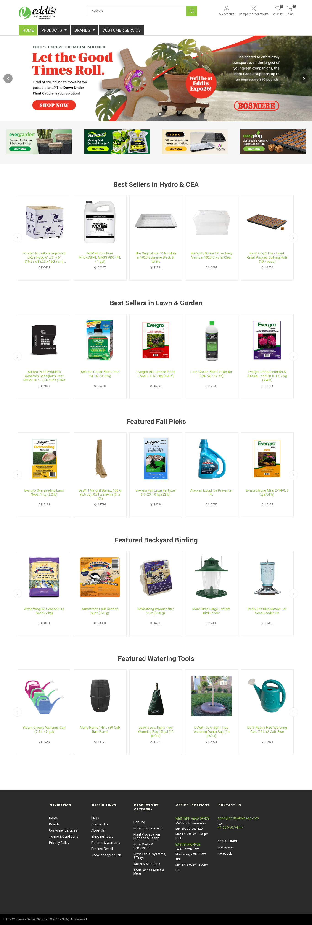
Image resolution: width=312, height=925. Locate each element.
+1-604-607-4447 (230, 827)
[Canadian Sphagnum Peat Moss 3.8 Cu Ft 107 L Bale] (44, 340)
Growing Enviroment (148, 828)
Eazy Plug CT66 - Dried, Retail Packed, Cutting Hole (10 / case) (267, 257)
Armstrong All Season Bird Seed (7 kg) (44, 611)
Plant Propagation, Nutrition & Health (147, 836)
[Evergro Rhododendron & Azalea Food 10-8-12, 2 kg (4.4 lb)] (267, 340)
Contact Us (99, 824)
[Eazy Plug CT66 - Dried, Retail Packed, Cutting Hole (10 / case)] (267, 221)
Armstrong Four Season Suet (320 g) (100, 611)
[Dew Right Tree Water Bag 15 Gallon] (156, 696)
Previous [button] (8, 78)
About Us (98, 830)
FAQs (95, 818)
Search (191, 11)
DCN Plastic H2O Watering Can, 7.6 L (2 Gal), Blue (267, 729)
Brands (54, 824)
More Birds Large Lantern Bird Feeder (211, 611)
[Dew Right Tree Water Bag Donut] (211, 696)
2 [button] (159, 114)
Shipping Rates (102, 836)
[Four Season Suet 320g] (100, 577)
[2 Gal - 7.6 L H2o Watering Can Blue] (267, 696)
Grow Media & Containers (143, 846)
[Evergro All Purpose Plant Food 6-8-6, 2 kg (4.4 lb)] (156, 340)
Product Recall (102, 849)
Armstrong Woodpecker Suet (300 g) (155, 611)
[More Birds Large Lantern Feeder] (211, 577)
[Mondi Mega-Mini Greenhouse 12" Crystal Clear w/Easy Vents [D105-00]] (211, 221)
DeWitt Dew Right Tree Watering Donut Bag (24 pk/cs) (211, 731)
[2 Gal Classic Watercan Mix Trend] (44, 696)
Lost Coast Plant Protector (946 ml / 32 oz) (211, 374)
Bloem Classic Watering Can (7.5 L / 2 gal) (44, 729)
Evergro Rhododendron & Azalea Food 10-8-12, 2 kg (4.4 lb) (267, 376)
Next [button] (304, 78)
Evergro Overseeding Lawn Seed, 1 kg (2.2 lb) (44, 492)
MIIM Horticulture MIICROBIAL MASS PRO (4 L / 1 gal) (100, 257)
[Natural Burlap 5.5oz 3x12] (100, 459)
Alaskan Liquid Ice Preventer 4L (211, 492)
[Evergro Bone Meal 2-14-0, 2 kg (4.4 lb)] (267, 459)
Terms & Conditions (63, 836)
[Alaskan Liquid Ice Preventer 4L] (211, 459)
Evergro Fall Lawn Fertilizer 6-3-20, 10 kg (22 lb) (156, 492)
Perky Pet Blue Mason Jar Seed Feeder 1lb (267, 611)
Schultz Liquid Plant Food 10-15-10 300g (100, 374)
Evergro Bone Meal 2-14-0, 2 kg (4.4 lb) (267, 492)
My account (226, 14)
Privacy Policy (59, 843)
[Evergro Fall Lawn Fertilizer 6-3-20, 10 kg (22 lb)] (156, 459)
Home (53, 818)
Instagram (225, 847)
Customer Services (63, 830)
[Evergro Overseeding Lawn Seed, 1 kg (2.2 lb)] (44, 459)
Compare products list (253, 14)
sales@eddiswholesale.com (238, 818)
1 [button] (152, 114)
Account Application (106, 855)
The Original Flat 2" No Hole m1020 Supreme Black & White (155, 257)
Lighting (139, 822)
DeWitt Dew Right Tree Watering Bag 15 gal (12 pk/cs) (156, 731)
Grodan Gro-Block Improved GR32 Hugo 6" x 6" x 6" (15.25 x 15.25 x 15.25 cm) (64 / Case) (44, 257)
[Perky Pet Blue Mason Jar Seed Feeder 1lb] (267, 577)
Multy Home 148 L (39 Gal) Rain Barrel (100, 729)
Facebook (225, 853)
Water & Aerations (146, 864)
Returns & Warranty (105, 843)
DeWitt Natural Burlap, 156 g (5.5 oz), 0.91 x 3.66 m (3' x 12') (100, 494)
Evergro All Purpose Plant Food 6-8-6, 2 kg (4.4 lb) (156, 374)
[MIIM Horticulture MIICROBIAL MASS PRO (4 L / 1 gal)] (100, 221)
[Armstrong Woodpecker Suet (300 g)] (156, 577)
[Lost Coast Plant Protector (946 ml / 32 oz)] (211, 340)
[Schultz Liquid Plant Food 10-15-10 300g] (100, 340)
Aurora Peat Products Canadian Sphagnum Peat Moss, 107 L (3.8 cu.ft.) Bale (44, 376)
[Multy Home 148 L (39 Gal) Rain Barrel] (100, 696)
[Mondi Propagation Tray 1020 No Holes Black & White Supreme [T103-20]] (156, 221)
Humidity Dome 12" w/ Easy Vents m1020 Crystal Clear (211, 255)
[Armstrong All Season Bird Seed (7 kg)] (44, 577)
